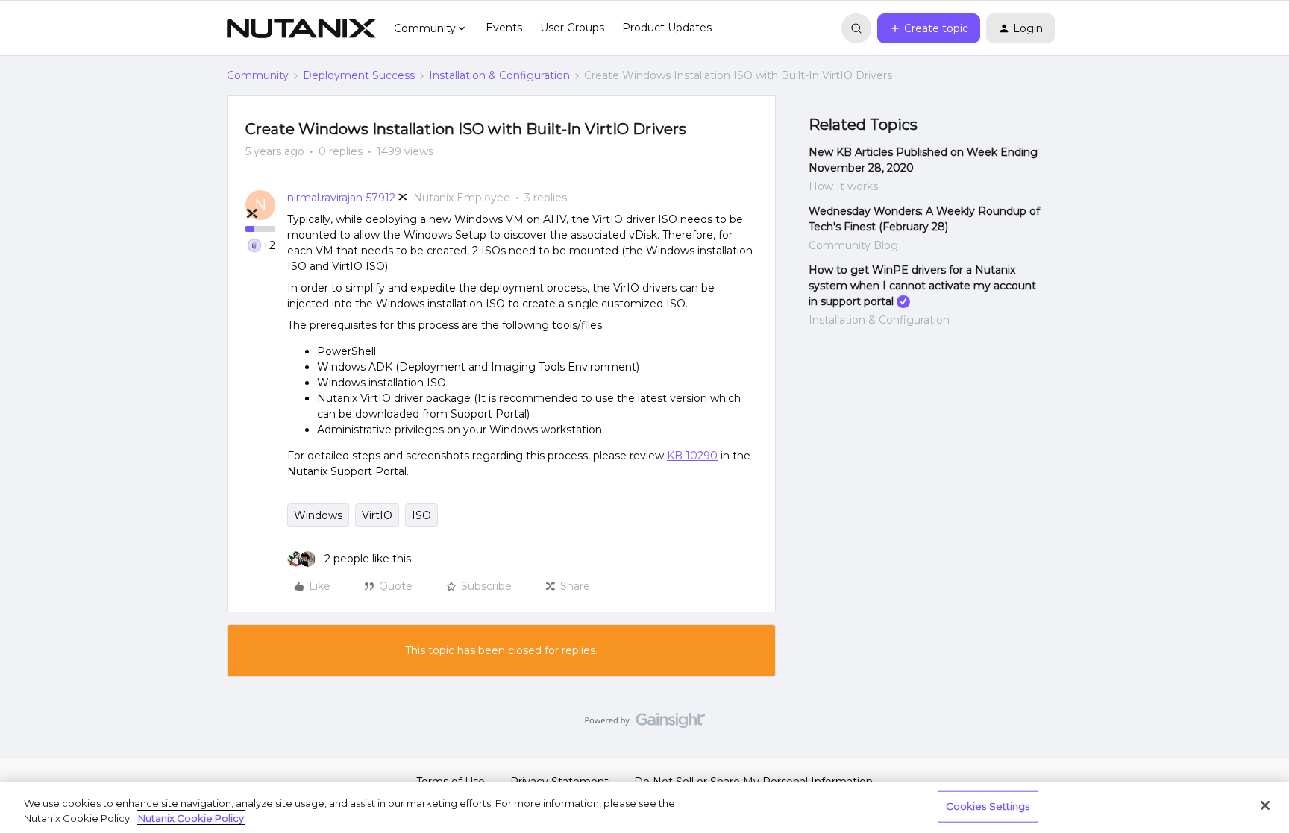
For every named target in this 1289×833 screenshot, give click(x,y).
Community (258, 75)
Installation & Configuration (499, 75)
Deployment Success (359, 75)
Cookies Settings (988, 806)
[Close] (1265, 805)
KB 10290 (692, 455)
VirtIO (377, 515)
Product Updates (667, 27)
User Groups (572, 27)
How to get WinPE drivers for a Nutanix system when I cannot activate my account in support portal (922, 285)
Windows (318, 515)
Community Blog (853, 245)
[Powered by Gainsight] (645, 724)
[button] (928, 28)
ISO (421, 515)
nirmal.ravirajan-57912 (341, 197)
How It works (843, 186)
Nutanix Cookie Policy (191, 817)
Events (504, 27)
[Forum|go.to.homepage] (301, 28)
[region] (644, 807)
